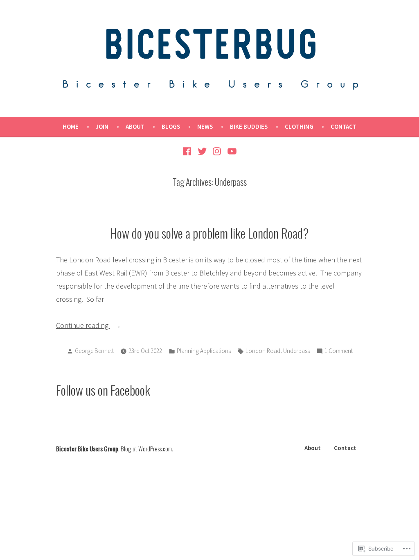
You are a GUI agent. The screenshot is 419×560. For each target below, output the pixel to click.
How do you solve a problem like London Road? (209, 232)
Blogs (171, 126)
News (205, 126)
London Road (263, 351)
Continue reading (83, 326)
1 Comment (338, 351)
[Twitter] (202, 150)
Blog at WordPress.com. (147, 448)
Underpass (296, 351)
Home (71, 126)
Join (102, 126)
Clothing (299, 126)
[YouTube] (231, 150)
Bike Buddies (249, 126)
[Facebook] (188, 150)
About (135, 126)
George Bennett (94, 351)
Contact (343, 126)
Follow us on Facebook (103, 389)
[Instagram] (217, 150)
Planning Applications (204, 351)
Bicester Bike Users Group (87, 448)
